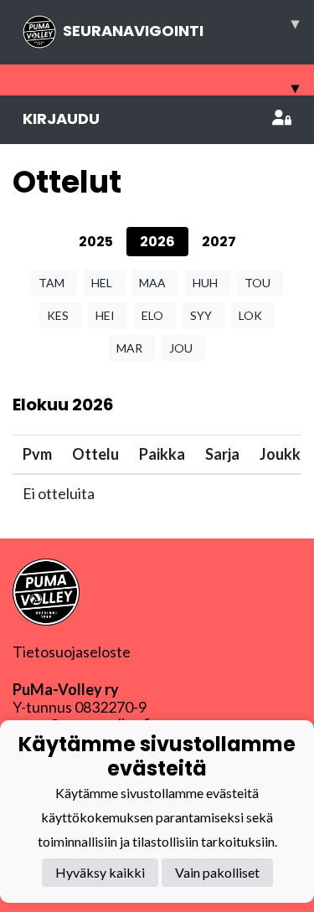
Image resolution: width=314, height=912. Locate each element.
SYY (201, 315)
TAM (51, 283)
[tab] (95, 241)
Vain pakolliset (217, 872)
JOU (181, 348)
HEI (105, 315)
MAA (152, 283)
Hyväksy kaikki (100, 872)
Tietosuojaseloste (72, 651)
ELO (152, 315)
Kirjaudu (61, 118)
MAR (129, 348)
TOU (257, 283)
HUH (205, 283)
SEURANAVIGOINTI (181, 27)
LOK (250, 315)
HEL (101, 283)
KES (58, 315)
